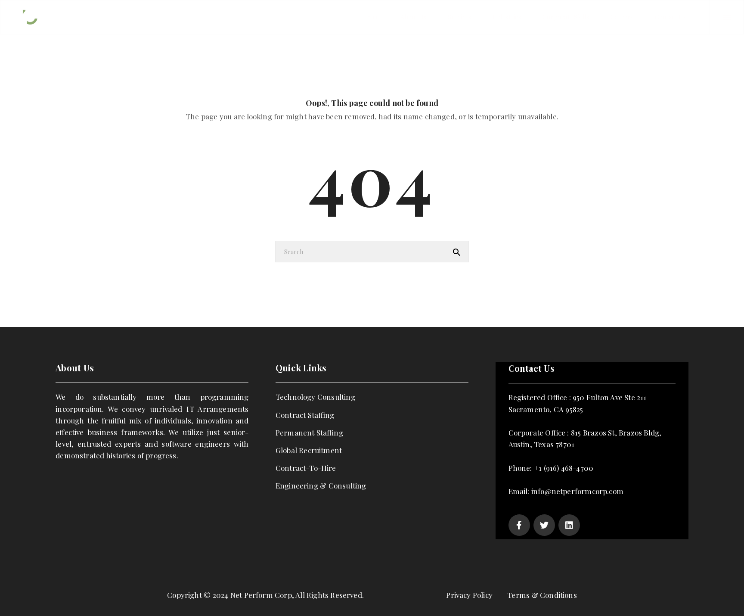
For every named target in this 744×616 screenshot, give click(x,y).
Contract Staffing (305, 415)
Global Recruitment (309, 450)
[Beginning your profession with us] (51, 16)
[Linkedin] (569, 525)
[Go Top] (728, 597)
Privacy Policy (469, 595)
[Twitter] (544, 525)
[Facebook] (519, 525)
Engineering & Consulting (321, 485)
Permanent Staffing (309, 432)
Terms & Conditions (542, 595)
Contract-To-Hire (306, 468)
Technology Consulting (315, 396)
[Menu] (727, 17)
